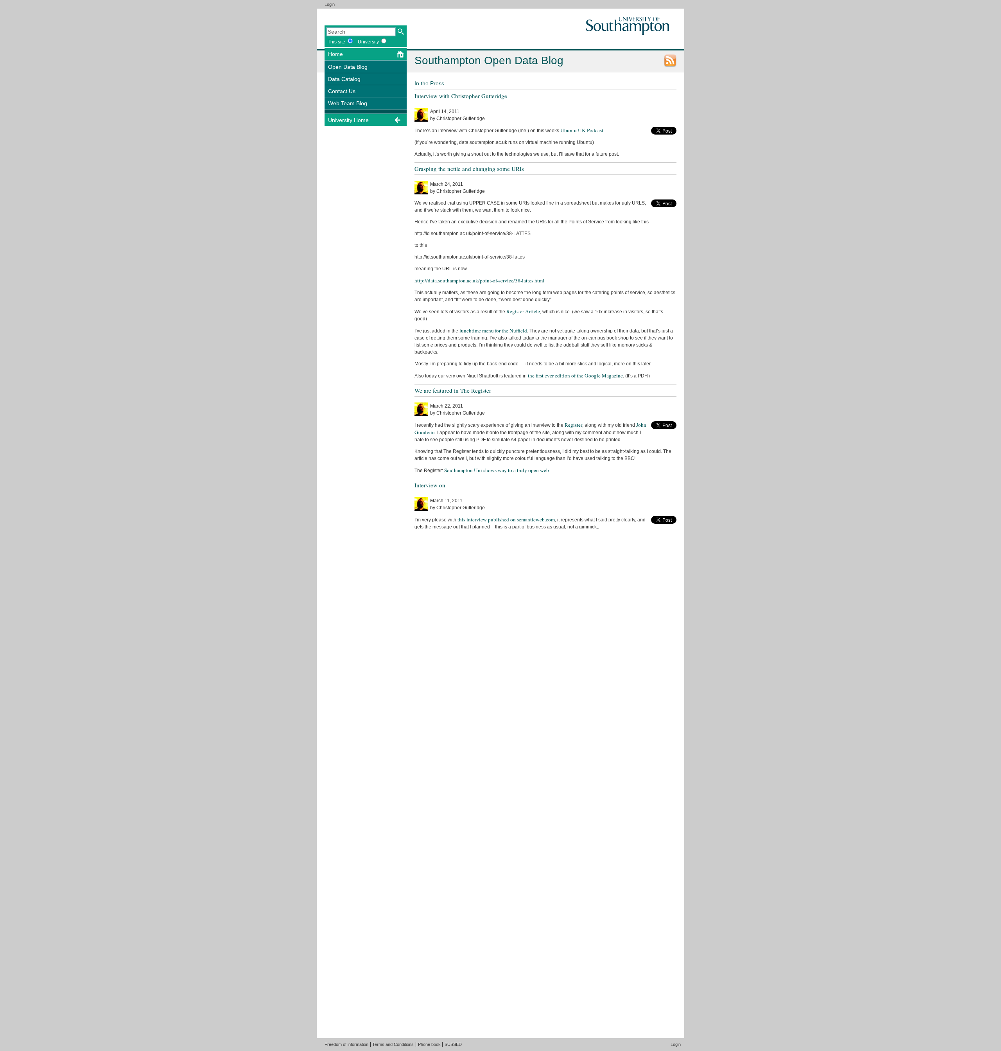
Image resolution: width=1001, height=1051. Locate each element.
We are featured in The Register (452, 390)
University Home (348, 120)
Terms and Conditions (393, 1044)
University (368, 41)
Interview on (429, 485)
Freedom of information (346, 1044)
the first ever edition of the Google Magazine (575, 375)
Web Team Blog (347, 103)
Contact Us (341, 91)
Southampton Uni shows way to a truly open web (496, 470)
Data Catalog (344, 79)
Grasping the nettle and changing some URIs (469, 168)
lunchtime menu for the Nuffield (493, 330)
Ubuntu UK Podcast (581, 130)
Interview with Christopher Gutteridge (460, 96)
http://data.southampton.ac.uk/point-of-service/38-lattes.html (479, 280)
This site (336, 41)
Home (335, 54)
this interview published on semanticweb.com (506, 519)
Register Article (523, 311)
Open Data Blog (348, 67)
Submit (401, 32)
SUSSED (453, 1044)
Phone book (429, 1044)
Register (573, 424)
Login (330, 4)
